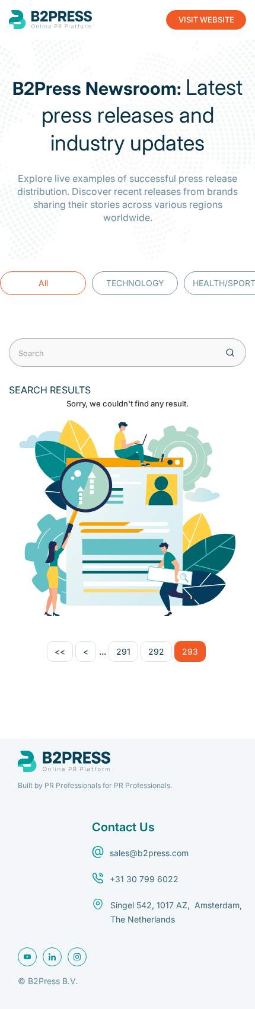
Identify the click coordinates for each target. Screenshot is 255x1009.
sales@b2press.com (149, 853)
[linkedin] (52, 956)
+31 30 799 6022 (144, 879)
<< (60, 651)
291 (123, 651)
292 (156, 651)
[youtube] (27, 956)
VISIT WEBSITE (206, 19)
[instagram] (77, 956)
